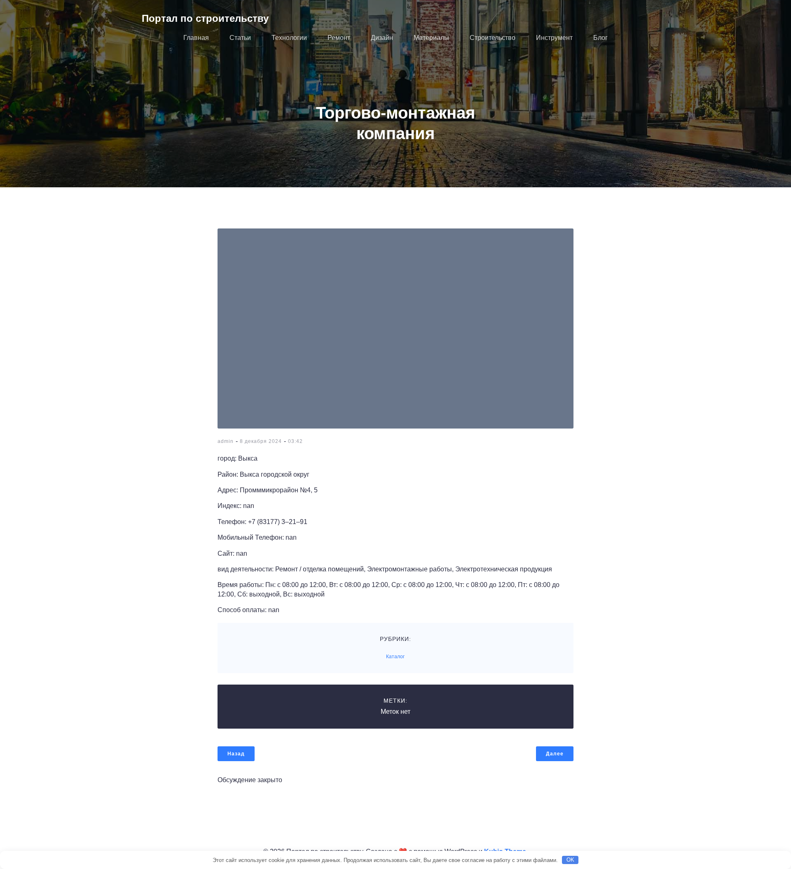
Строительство (492, 37)
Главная (196, 37)
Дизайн (382, 37)
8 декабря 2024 (261, 441)
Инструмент (554, 37)
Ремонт (339, 37)
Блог (600, 37)
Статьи (240, 37)
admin (226, 441)
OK (570, 860)
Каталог (395, 656)
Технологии (289, 37)
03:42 (295, 441)
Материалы (431, 37)
